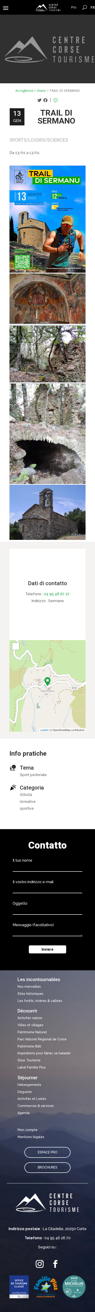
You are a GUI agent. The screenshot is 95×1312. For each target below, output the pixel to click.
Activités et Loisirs (32, 1099)
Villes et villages (30, 1025)
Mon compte (28, 1130)
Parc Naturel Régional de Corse (42, 1039)
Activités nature (30, 1018)
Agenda (24, 1113)
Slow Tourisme (29, 1060)
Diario (41, 90)
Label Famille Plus (32, 1067)
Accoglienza (24, 90)
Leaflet (44, 730)
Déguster (25, 1092)
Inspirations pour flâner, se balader (44, 1053)
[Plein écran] (15, 646)
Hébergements (29, 1085)
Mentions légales (31, 1137)
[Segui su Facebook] (55, 1264)
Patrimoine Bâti (29, 1046)
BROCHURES (47, 1167)
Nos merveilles (29, 986)
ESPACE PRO (47, 1152)
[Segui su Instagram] (40, 1264)
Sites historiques (30, 993)
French (93, 7)
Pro (73, 7)
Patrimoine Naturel (32, 1032)
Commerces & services (36, 1106)
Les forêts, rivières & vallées (40, 1001)
